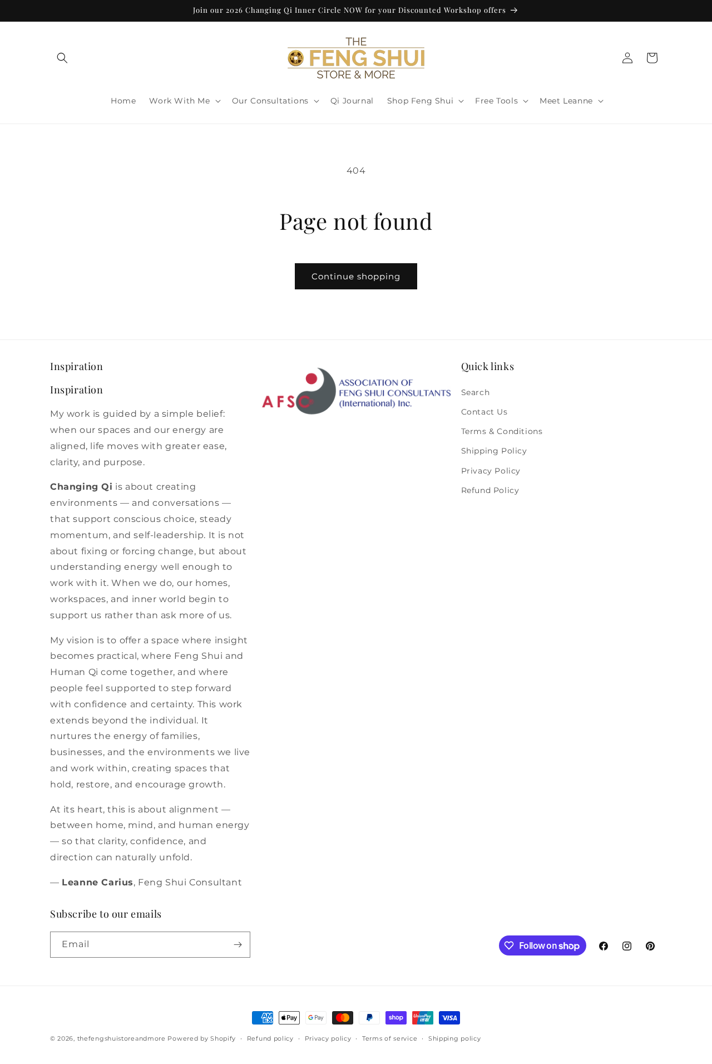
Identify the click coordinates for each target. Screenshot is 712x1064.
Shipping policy (454, 1038)
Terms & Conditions (502, 431)
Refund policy (270, 1038)
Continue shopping (356, 276)
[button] (62, 58)
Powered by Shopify (201, 1038)
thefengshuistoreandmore (121, 1038)
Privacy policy (328, 1038)
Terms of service (389, 1038)
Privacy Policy (491, 471)
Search (475, 392)
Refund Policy (490, 490)
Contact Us (484, 412)
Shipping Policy (494, 451)
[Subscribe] (237, 945)
